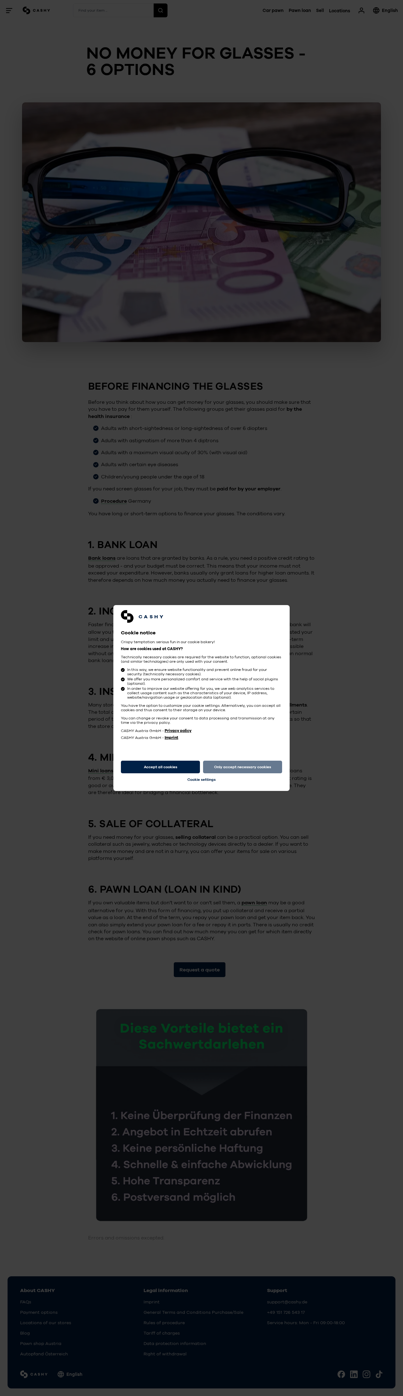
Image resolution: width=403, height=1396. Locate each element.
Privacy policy (178, 731)
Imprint (171, 737)
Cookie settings (201, 779)
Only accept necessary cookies (242, 767)
